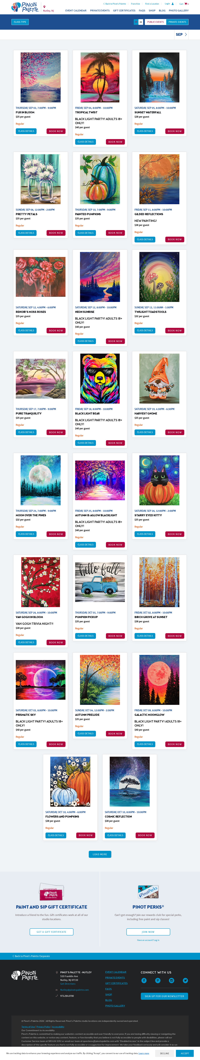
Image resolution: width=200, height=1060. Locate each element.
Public (155, 21)
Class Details (26, 131)
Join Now (148, 931)
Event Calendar (76, 10)
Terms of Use (28, 1026)
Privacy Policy (43, 1026)
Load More (100, 854)
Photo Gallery (179, 10)
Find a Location (152, 4)
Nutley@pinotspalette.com (74, 989)
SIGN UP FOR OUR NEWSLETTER (164, 996)
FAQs (142, 10)
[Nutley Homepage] (25, 7)
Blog (162, 10)
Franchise (135, 4)
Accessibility (58, 1026)
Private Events (100, 10)
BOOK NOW (56, 131)
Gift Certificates (124, 10)
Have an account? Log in (148, 940)
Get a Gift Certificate (51, 931)
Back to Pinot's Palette (115, 4)
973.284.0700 (67, 995)
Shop (152, 10)
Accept (185, 1053)
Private (177, 21)
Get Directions (67, 983)
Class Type (20, 21)
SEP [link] (179, 34)
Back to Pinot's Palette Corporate (32, 956)
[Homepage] (33, 975)
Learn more (144, 1053)
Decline (164, 1053)
